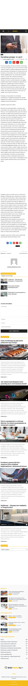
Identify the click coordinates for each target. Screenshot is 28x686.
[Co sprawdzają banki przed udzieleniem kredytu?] (4, 630)
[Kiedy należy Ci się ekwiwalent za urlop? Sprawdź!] (4, 294)
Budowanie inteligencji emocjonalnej (11, 648)
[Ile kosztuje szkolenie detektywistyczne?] (4, 287)
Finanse (10, 631)
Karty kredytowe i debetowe (8, 643)
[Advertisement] (14, 15)
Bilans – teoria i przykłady (15, 616)
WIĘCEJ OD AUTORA (7, 276)
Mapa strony (14, 682)
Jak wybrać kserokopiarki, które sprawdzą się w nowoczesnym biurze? (14, 383)
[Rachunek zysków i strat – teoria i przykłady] (4, 624)
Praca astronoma (23, 253)
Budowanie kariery (6, 652)
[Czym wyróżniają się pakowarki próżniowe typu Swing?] (14, 352)
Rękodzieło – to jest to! (6, 253)
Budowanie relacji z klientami (9, 641)
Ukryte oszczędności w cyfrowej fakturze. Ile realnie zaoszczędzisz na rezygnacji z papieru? (13, 423)
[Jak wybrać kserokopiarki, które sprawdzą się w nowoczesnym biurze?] (14, 393)
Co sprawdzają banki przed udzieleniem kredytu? (15, 629)
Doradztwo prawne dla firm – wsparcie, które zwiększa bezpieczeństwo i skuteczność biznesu (14, 464)
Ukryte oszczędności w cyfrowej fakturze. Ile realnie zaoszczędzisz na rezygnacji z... (18, 606)
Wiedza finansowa (12, 617)
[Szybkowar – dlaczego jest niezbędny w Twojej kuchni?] (4, 281)
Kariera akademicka (6, 654)
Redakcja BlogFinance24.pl (8, 59)
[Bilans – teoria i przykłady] (4, 617)
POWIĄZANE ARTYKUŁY (8, 273)
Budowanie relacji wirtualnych (9, 650)
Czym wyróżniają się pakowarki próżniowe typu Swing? (12, 342)
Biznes (10, 594)
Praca (2, 54)
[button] (26, 31)
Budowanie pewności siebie (8, 646)
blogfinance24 (3, 358)
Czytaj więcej (3, 377)
